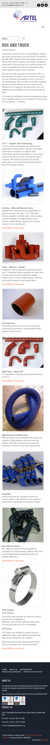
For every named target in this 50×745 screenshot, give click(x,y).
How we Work (26, 669)
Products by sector (32, 672)
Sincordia (44, 740)
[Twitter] (42, 5)
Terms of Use (37, 735)
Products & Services (11, 672)
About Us (13, 669)
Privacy (28, 735)
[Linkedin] (46, 5)
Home (4, 669)
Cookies (5, 737)
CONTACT (44, 2)
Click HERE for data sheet (13, 228)
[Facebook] (39, 5)
